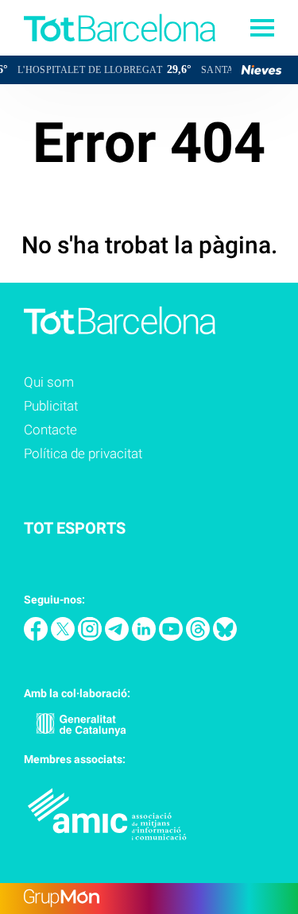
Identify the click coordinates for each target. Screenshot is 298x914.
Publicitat (51, 406)
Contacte (50, 430)
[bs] (225, 636)
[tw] (64, 636)
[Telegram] (118, 636)
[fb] (37, 636)
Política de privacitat (83, 453)
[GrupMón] (149, 898)
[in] (145, 636)
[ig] (91, 636)
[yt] (172, 636)
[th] (199, 636)
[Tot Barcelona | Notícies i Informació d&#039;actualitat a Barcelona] (107, 51)
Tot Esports (75, 528)
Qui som (49, 382)
